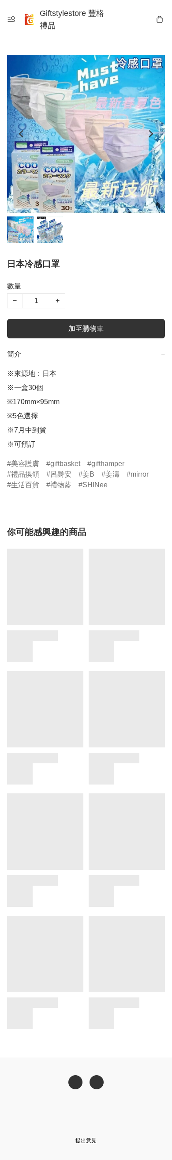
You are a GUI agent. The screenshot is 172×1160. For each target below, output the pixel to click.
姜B (88, 474)
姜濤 (112, 474)
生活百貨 (25, 485)
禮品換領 (25, 474)
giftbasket (65, 463)
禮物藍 (60, 485)
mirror (140, 474)
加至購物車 (86, 328)
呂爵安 (60, 474)
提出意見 (86, 1140)
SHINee (95, 485)
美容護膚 (25, 463)
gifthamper (107, 463)
